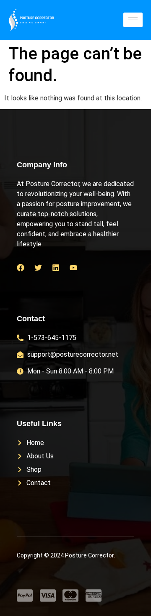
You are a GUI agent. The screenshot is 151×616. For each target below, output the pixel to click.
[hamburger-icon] (133, 20)
